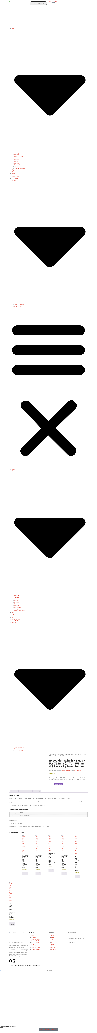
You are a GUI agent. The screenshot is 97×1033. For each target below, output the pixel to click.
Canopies (16, 154)
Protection (17, 159)
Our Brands (14, 175)
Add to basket (58, 784)
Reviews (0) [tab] (37, 791)
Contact (13, 173)
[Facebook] (10, 961)
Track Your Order (18, 308)
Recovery (16, 163)
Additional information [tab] (26, 791)
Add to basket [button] (25, 873)
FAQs (13, 171)
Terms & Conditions (19, 304)
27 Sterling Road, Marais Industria (75, 935)
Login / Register (16, 178)
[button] (48, 388)
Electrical (16, 158)
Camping (16, 153)
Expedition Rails (60, 754)
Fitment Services (16, 176)
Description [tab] (14, 791)
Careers (53, 937)
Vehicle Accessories (19, 168)
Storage (16, 166)
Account (33, 937)
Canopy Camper (18, 156)
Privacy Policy (18, 306)
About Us (53, 940)
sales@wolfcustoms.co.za (73, 946)
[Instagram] (14, 961)
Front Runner (77, 770)
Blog (13, 170)
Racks (16, 161)
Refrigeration (17, 164)
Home (13, 26)
